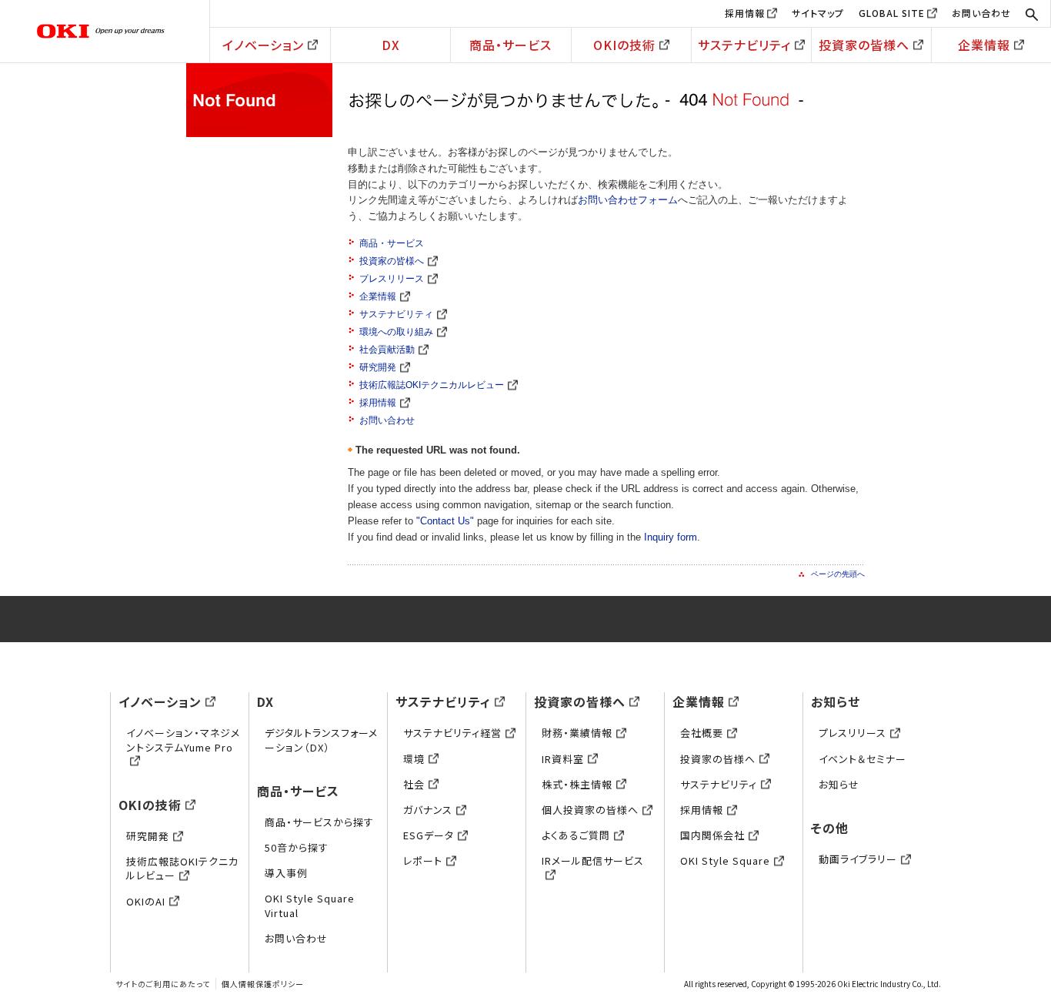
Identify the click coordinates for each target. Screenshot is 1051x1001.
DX (391, 44)
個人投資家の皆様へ (590, 809)
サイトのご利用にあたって (162, 983)
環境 (414, 759)
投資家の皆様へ (864, 44)
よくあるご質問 (576, 835)
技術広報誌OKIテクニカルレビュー (431, 385)
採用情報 (745, 12)
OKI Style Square (725, 860)
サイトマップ (818, 12)
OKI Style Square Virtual (310, 905)
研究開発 (377, 367)
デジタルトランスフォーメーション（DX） (321, 739)
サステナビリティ (744, 44)
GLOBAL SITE (892, 12)
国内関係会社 (712, 835)
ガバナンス (427, 809)
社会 (414, 784)
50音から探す (297, 847)
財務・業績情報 (577, 732)
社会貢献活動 (387, 349)
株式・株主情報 (577, 784)
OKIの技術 (624, 44)
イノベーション (263, 44)
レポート (422, 860)
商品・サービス (510, 44)
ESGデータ (428, 835)
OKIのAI (145, 901)
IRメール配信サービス (593, 860)
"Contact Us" (445, 521)
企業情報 (984, 44)
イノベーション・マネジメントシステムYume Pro (183, 739)
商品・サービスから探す (319, 822)
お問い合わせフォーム (628, 200)
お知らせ (835, 701)
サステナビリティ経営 (452, 732)
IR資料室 (563, 759)
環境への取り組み (396, 331)
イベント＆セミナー (862, 759)
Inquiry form (670, 537)
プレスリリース (391, 278)
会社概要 (701, 732)
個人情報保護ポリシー (263, 983)
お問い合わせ (981, 12)
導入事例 (286, 872)
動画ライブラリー (858, 859)
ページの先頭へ (838, 574)
